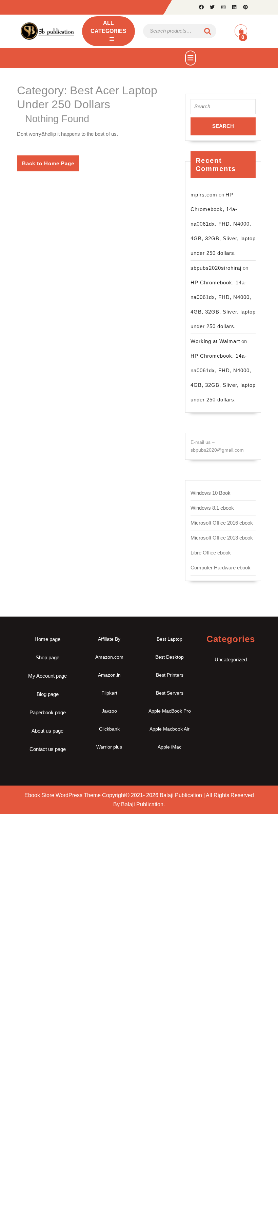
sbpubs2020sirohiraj (216, 268)
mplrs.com (204, 194)
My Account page (47, 676)
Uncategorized (231, 659)
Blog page (48, 694)
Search (207, 31)
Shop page (47, 657)
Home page (47, 639)
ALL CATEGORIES (108, 27)
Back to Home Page (50, 165)
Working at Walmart (215, 341)
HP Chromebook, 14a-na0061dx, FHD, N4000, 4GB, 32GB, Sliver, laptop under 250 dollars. (223, 224)
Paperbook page (47, 712)
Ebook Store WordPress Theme (62, 795)
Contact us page (47, 749)
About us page (47, 731)
